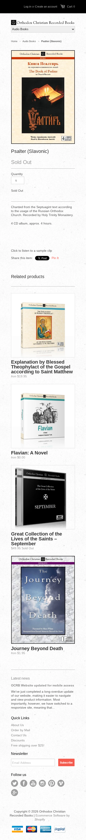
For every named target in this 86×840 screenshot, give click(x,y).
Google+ (14, 792)
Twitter (14, 783)
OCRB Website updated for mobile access (42, 685)
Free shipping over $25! (27, 745)
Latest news (20, 678)
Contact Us (18, 735)
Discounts (18, 740)
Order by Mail (20, 730)
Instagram (42, 783)
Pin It (55, 258)
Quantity (17, 174)
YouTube (33, 783)
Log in (27, 6)
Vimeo (60, 783)
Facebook (23, 783)
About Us (17, 725)
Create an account (46, 6)
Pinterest (51, 783)
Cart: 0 (71, 6)
